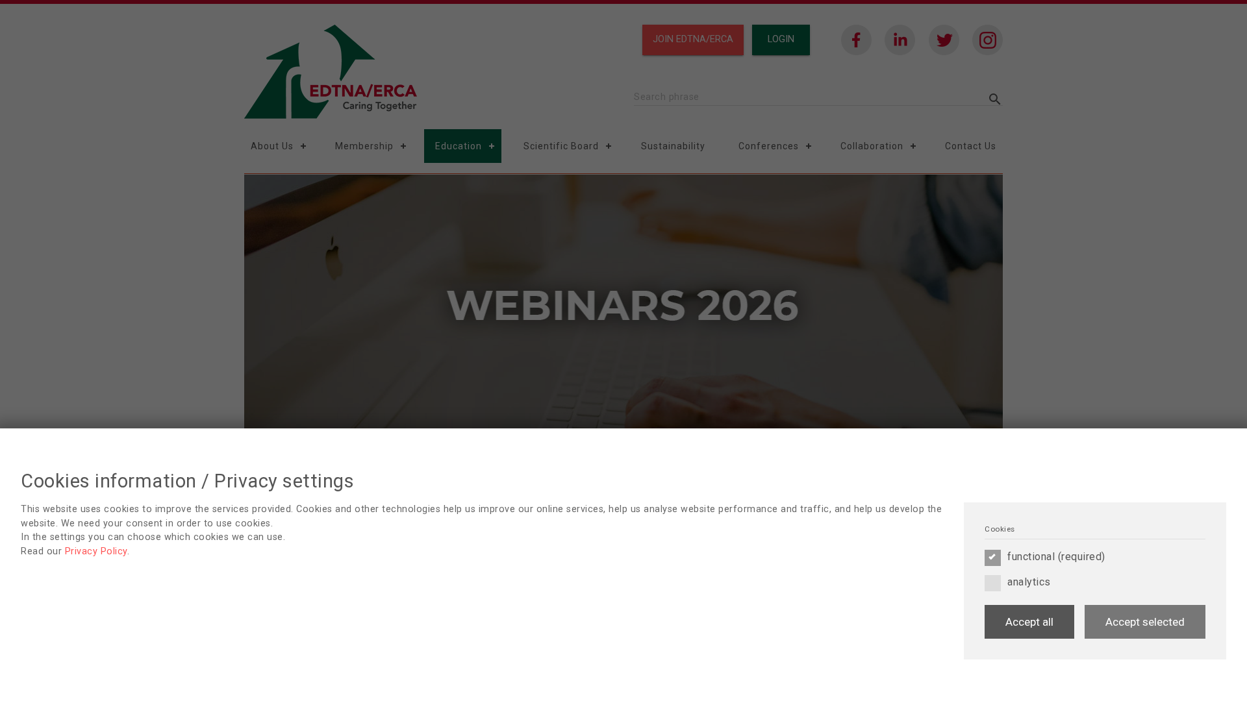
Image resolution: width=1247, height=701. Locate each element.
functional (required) (1056, 556)
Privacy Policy (96, 551)
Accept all (1029, 621)
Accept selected (1145, 621)
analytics (1029, 582)
